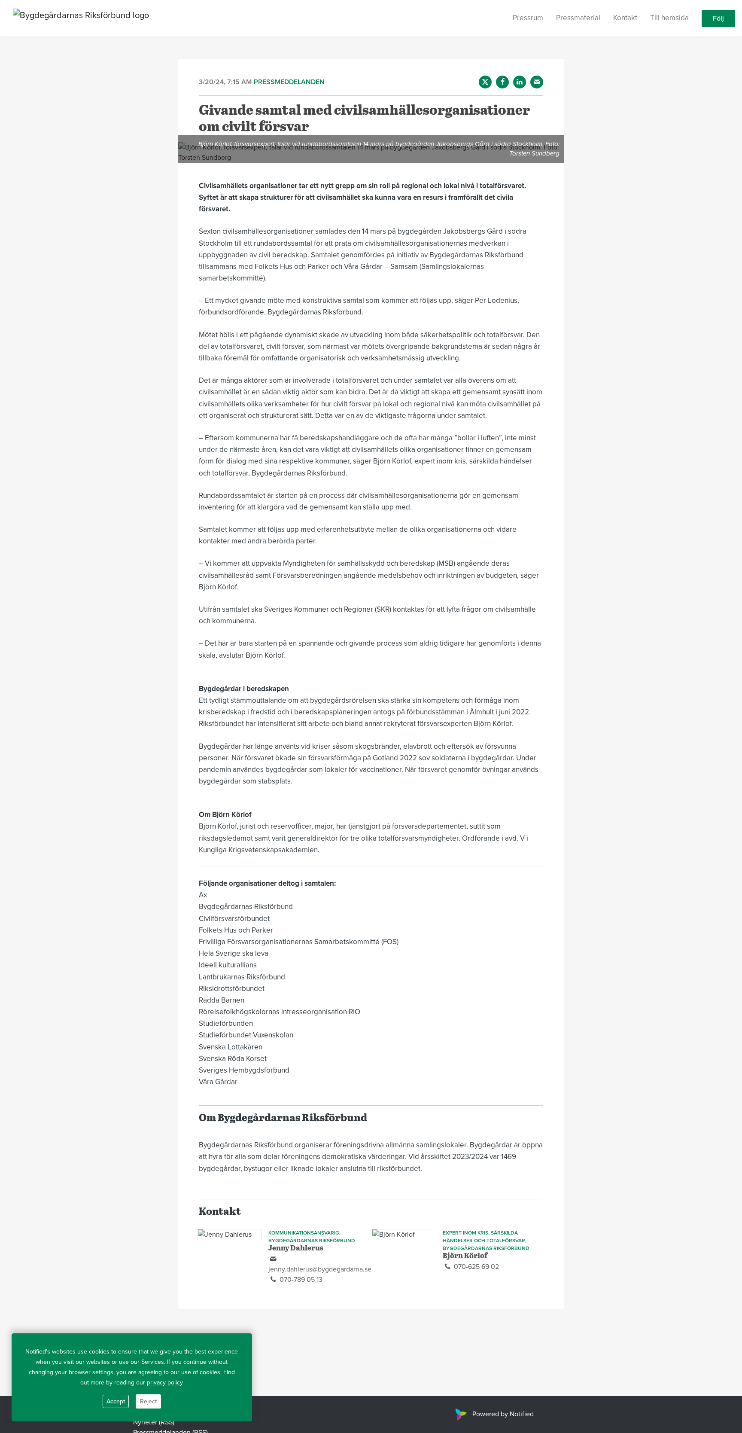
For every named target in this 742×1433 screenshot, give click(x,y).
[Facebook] (502, 82)
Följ (718, 18)
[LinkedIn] (519, 82)
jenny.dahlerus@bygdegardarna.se (319, 1269)
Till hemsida (669, 17)
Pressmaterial (578, 17)
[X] (485, 82)
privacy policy (165, 1382)
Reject (148, 1401)
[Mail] (536, 82)
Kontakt (625, 17)
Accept (115, 1401)
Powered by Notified (503, 1414)
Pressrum (528, 17)
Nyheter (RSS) (153, 1422)
